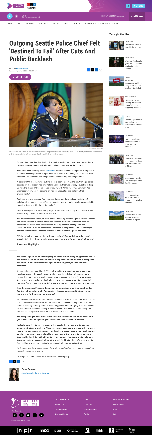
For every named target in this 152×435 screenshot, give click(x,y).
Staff (114, 414)
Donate (139, 6)
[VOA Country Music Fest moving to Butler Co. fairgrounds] (116, 179)
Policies (86, 414)
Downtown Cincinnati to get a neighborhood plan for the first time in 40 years (133, 162)
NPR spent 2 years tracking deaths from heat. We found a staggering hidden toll (133, 104)
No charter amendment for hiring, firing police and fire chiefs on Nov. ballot (133, 84)
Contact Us (88, 404)
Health (127, 116)
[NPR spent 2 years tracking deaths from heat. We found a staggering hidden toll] (116, 101)
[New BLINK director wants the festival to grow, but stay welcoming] (116, 139)
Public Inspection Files (121, 399)
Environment (129, 58)
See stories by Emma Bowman (35, 373)
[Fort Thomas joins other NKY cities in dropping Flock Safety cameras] (116, 196)
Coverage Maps (118, 404)
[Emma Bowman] (14, 374)
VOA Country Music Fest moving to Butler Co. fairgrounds (133, 180)
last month (50, 170)
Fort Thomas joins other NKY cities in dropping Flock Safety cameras (133, 199)
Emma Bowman (22, 68)
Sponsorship (104, 23)
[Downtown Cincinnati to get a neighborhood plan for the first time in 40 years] (116, 159)
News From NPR (130, 97)
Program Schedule (61, 409)
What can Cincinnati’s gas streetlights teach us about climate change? (133, 65)
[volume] (16, 16)
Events (86, 399)
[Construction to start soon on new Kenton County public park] (116, 215)
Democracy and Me (90, 409)
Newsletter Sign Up (61, 414)
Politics (127, 77)
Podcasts (44, 23)
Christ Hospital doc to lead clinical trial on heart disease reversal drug (133, 123)
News (9, 23)
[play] (10, 16)
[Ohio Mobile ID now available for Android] (116, 45)
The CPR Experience (62, 399)
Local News (129, 41)
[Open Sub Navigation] (13, 23)
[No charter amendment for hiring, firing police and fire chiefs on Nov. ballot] (116, 81)
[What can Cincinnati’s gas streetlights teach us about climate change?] (116, 62)
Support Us (90, 23)
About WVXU (59, 404)
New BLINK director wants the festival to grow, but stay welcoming (133, 143)
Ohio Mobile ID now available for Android (133, 45)
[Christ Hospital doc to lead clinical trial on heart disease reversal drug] (116, 120)
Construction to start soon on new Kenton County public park (133, 217)
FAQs (115, 409)
